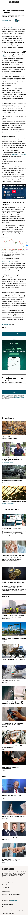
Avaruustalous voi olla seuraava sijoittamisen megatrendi (14, 817)
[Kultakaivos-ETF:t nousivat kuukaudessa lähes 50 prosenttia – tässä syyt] (14, 428)
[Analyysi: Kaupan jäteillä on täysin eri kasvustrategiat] (14, 829)
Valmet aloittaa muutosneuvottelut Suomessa (11, 681)
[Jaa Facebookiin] (3, 327)
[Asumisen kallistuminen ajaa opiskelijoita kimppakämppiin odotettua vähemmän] (14, 693)
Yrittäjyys (11, 462)
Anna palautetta (6, 891)
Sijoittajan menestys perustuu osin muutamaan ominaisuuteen (11, 859)
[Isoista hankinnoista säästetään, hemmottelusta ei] (14, 758)
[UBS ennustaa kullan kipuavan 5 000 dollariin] (14, 493)
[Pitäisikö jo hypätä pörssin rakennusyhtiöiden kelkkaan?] (14, 629)
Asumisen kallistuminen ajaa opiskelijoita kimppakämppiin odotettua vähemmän (13, 702)
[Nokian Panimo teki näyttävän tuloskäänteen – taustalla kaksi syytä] (14, 737)
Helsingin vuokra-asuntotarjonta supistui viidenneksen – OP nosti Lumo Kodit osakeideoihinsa (13, 617)
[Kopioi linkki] (8, 327)
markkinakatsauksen (7, 138)
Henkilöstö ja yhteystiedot (8, 882)
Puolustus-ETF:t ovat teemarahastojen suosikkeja (12, 481)
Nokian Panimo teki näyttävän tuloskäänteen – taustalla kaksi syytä (14, 746)
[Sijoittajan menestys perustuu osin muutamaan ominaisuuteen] (14, 850)
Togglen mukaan (6, 55)
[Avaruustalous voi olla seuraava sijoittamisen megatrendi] (14, 808)
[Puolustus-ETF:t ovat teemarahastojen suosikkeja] (14, 472)
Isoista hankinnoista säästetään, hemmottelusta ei (10, 767)
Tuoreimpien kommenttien (19, 154)
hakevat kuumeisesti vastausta (15, 27)
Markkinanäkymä (6, 20)
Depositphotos (13, 900)
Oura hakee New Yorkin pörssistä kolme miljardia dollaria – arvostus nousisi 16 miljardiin (12, 724)
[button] (2, 2)
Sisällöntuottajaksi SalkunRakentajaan (11, 894)
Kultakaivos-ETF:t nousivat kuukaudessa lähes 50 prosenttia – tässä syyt (12, 437)
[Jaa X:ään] (5, 327)
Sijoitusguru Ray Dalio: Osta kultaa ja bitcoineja (11, 796)
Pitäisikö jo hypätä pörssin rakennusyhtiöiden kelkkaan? (14, 638)
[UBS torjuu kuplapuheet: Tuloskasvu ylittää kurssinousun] (14, 651)
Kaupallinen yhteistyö (5, 462)
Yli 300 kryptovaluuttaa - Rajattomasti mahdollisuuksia (13, 583)
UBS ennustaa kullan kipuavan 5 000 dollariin (14, 501)
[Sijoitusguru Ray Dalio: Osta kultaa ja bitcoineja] (14, 786)
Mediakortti (4, 884)
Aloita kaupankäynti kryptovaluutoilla (13, 555)
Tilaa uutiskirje (5, 887)
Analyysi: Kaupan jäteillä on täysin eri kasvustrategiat (11, 838)
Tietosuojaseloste (6, 911)
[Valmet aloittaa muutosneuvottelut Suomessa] (14, 672)
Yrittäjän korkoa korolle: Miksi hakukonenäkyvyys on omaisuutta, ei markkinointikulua (12, 459)
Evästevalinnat (21, 911)
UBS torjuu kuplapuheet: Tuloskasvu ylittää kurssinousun (13, 660)
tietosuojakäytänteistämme (19, 397)
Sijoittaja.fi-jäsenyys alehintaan (11, 528)
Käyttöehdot (14, 911)
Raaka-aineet (11, 503)
